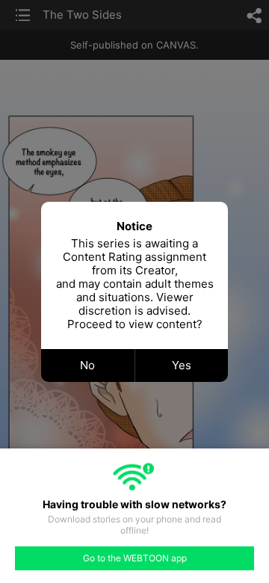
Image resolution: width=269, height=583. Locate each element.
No (87, 365)
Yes (181, 365)
